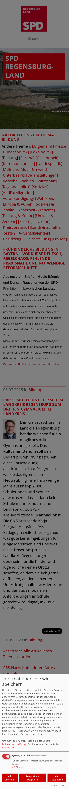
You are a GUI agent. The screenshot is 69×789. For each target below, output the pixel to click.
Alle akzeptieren (56, 778)
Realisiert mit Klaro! (57, 785)
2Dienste (18, 767)
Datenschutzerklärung (14, 744)
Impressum (8, 747)
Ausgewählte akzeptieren (33, 778)
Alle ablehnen (10, 778)
